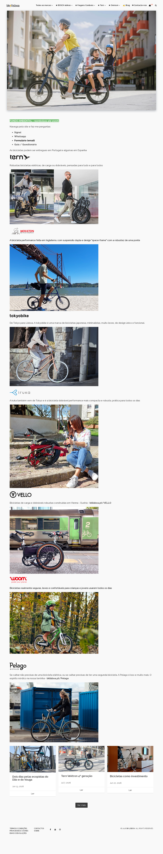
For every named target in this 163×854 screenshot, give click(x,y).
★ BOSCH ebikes (63, 5)
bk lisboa (131, 828)
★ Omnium (113, 5)
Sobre (36, 831)
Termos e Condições (18, 828)
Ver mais (81, 805)
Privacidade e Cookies (19, 831)
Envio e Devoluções (18, 833)
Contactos (39, 828)
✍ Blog (126, 5)
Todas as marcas (43, 5)
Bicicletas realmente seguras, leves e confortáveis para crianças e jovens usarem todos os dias (61, 588)
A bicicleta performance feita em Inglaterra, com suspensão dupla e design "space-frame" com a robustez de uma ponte (75, 240)
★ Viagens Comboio (84, 5)
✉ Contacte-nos (139, 5)
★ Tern (101, 5)
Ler (32, 793)
